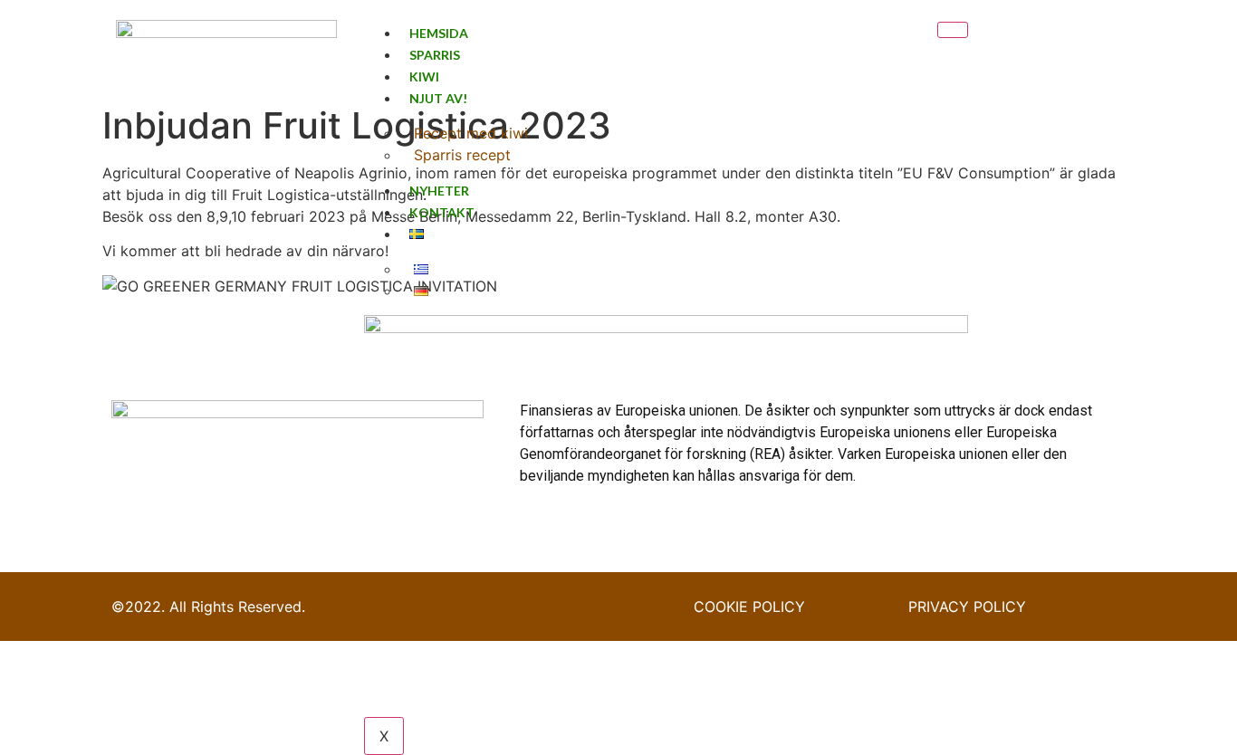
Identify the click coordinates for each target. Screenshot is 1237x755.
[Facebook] (1047, 49)
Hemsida (438, 33)
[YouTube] (1103, 49)
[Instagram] (1075, 49)
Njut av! (438, 98)
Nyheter (439, 190)
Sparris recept (462, 155)
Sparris (434, 54)
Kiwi (424, 76)
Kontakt (442, 212)
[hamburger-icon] (952, 30)
